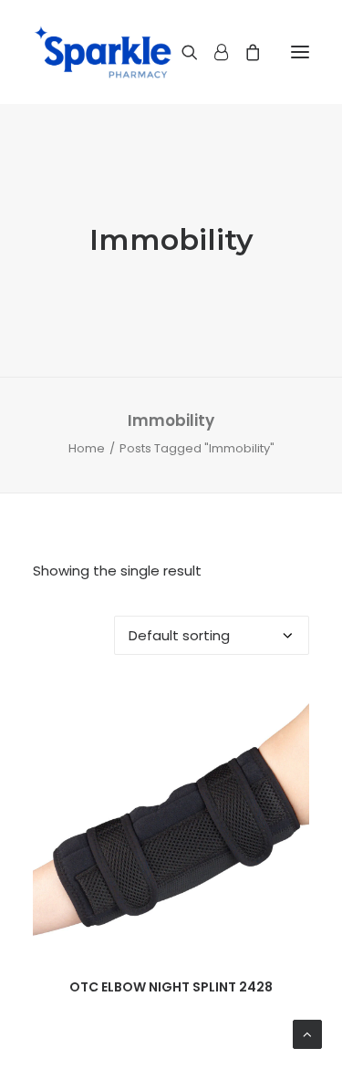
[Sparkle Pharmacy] (102, 52)
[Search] (181, 52)
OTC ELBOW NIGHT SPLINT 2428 (171, 987)
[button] (300, 52)
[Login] (213, 52)
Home (86, 448)
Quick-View (287, 709)
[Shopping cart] (244, 52)
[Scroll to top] (307, 1033)
